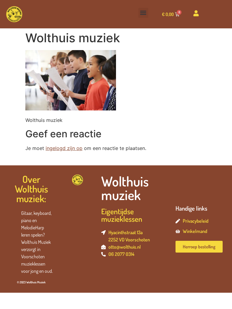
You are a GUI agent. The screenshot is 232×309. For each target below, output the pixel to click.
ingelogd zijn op (64, 148)
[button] (143, 13)
